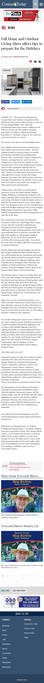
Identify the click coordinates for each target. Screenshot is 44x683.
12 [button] (22, 578)
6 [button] (22, 576)
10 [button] (38, 576)
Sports (4, 649)
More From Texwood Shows (19, 476)
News (11, 28)
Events (4, 635)
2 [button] (7, 576)
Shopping (5, 626)
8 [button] (30, 576)
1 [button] (3, 576)
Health (4, 658)
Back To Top (22, 613)
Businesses (6, 667)
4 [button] (15, 576)
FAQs (26, 638)
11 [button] (42, 576)
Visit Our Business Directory (19, 467)
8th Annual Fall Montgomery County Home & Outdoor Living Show (20, 516)
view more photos (13, 108)
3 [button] (11, 576)
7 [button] (26, 576)
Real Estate (6, 662)
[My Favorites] (30, 61)
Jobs (4, 639)
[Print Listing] (35, 61)
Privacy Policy (29, 633)
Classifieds (6, 644)
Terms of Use (29, 629)
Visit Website (14, 470)
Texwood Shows (17, 463)
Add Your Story (19, 590)
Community (6, 653)
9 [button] (34, 576)
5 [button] (18, 576)
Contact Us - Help (30, 624)
